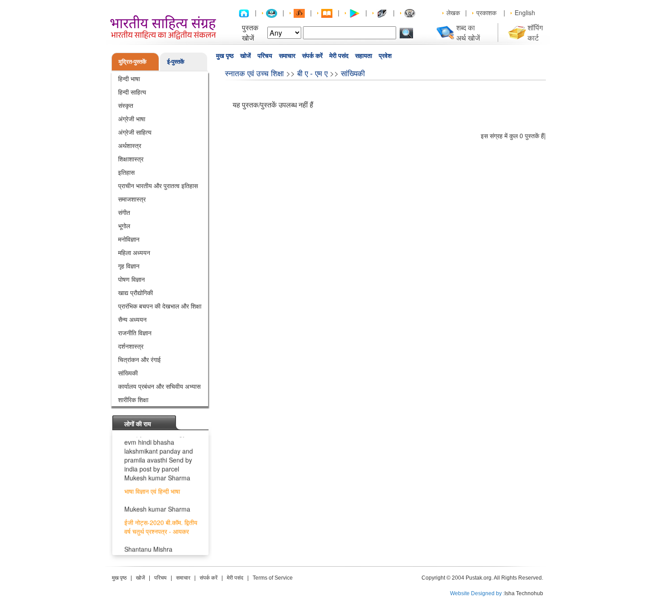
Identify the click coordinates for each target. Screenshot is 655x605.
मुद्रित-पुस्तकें (133, 61)
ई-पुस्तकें (175, 61)
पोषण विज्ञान (131, 279)
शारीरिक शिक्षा (133, 399)
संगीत (124, 212)
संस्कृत (125, 105)
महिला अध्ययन (134, 252)
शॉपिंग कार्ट (535, 32)
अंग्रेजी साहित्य (134, 132)
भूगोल (124, 225)
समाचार (287, 55)
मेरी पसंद (338, 55)
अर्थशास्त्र (129, 145)
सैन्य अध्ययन (132, 319)
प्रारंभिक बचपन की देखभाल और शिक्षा (159, 305)
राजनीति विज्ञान (134, 332)
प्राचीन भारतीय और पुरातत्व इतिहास (158, 185)
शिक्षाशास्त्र (130, 158)
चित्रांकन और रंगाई (139, 359)
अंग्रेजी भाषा (131, 118)
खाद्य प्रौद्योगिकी (135, 292)
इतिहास (126, 172)
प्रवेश (385, 55)
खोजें (245, 55)
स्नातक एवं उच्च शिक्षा (254, 72)
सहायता (363, 55)
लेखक (453, 12)
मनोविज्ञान (128, 239)
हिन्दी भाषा (129, 78)
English (525, 12)
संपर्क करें (312, 55)
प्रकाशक (486, 12)
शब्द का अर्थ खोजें (468, 32)
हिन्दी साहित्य (132, 91)
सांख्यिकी (128, 372)
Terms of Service (273, 578)
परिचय (265, 55)
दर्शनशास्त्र (130, 346)
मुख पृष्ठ (224, 55)
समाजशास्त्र (132, 198)
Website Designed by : (477, 593)
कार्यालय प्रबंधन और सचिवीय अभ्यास (159, 386)
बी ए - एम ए (312, 72)
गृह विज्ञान (128, 265)
